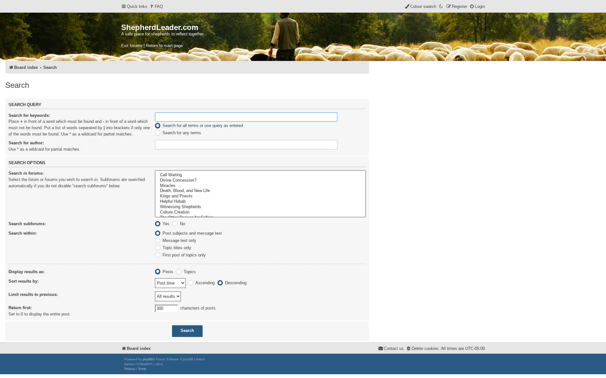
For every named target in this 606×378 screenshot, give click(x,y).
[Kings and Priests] (260, 196)
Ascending (204, 282)
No (182, 223)
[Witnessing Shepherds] (260, 207)
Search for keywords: (29, 115)
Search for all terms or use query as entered (202, 125)
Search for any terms (181, 132)
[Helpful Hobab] (260, 201)
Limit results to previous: (33, 294)
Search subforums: (27, 223)
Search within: (23, 233)
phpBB (148, 359)
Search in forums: (26, 173)
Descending (235, 282)
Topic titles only (176, 247)
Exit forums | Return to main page (152, 45)
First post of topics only (183, 255)
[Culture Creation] (260, 212)
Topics (189, 271)
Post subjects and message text (191, 233)
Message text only (178, 240)
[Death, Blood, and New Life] (260, 191)
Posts (167, 271)
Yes (165, 223)
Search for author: (26, 143)
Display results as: (27, 271)
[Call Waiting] (260, 175)
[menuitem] (156, 6)
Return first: (20, 307)
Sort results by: (24, 281)
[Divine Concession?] (260, 180)
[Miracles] (260, 186)
